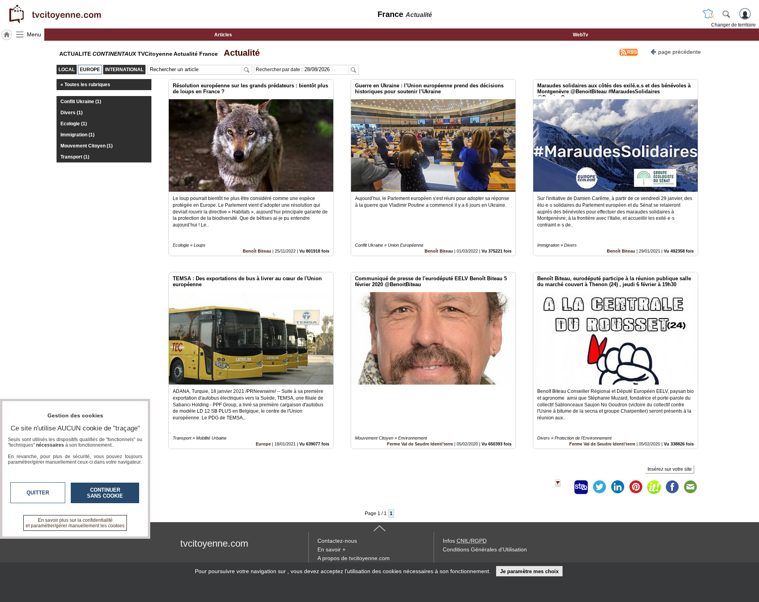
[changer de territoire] (708, 14)
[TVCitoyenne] (54, 14)
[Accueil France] (6, 34)
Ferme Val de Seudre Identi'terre (420, 444)
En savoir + (331, 549)
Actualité (239, 53)
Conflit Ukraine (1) (80, 101)
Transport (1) (74, 157)
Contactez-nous (337, 541)
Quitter (37, 493)
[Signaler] (563, 487)
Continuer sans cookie (105, 493)
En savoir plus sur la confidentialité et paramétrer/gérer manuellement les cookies (75, 522)
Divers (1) (71, 112)
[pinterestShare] (636, 487)
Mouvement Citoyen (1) (86, 146)
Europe (263, 444)
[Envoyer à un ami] (690, 487)
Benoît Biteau (257, 251)
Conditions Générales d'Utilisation (485, 549)
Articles (223, 35)
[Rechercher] (726, 14)
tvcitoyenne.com (214, 543)
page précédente (679, 52)
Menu (34, 34)
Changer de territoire (733, 25)
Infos (465, 541)
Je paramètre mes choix (529, 571)
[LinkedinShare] (617, 487)
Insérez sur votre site (670, 469)
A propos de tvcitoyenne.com (353, 558)
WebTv (580, 35)
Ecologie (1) (73, 123)
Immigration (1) (77, 135)
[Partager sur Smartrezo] (581, 487)
